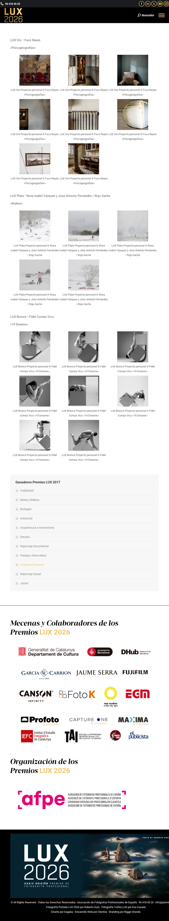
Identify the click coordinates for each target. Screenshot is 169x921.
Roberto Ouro (92, 907)
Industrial (26, 518)
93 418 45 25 (146, 902)
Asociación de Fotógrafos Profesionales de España (107, 902)
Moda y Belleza (29, 499)
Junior (24, 583)
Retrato (25, 537)
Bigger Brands (132, 911)
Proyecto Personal (32, 564)
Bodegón (26, 509)
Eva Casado (139, 907)
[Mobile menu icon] (161, 15)
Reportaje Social (30, 574)
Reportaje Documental (34, 546)
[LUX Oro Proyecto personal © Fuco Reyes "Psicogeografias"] (34, 70)
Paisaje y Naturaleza (33, 555)
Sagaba (68, 911)
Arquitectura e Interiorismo (37, 527)
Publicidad (27, 490)
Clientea (102, 911)
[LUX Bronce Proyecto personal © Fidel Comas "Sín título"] (34, 346)
